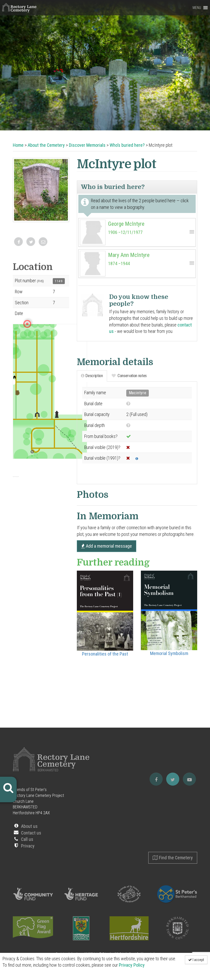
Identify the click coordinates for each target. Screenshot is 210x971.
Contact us (31, 832)
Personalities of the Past (105, 654)
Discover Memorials (87, 145)
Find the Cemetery (175, 857)
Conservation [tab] (131, 375)
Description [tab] (94, 375)
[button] (197, 7)
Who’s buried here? (127, 145)
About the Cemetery (46, 145)
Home (18, 145)
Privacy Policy (132, 965)
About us (29, 826)
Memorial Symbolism (169, 653)
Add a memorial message (108, 546)
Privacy (28, 846)
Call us (27, 839)
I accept (198, 960)
